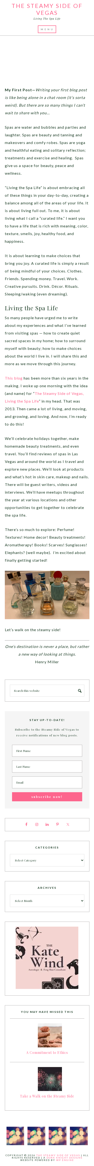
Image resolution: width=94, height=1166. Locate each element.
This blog (14, 378)
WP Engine (65, 1160)
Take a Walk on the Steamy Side (47, 1096)
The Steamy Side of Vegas (47, 9)
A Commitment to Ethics (47, 1052)
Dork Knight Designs (64, 1157)
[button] (47, 29)
